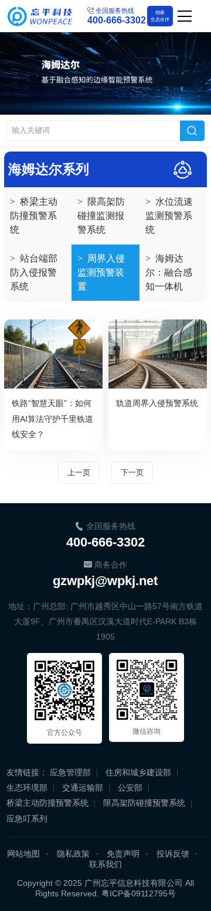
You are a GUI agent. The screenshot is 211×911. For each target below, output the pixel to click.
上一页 (78, 473)
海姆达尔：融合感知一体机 (168, 272)
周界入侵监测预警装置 (101, 272)
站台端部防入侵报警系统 (33, 272)
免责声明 (123, 853)
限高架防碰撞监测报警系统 (101, 216)
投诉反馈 (172, 853)
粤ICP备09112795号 (138, 893)
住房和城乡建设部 (138, 772)
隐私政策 (73, 853)
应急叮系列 (26, 818)
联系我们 (105, 864)
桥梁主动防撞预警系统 (33, 216)
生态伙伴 (160, 16)
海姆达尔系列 (48, 169)
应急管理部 (70, 772)
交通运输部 (82, 787)
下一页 (132, 473)
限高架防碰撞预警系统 (144, 802)
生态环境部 (26, 787)
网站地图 (23, 853)
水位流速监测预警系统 (169, 216)
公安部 (130, 787)
